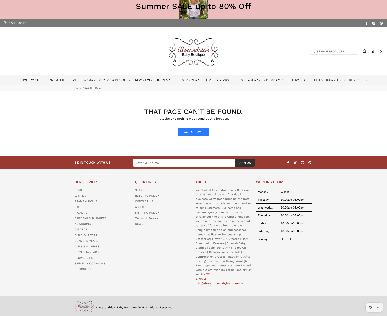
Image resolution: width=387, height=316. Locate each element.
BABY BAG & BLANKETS (90, 218)
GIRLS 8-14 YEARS (87, 246)
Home (78, 88)
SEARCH (140, 190)
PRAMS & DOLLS (86, 201)
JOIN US (245, 162)
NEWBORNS (83, 223)
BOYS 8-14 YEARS (87, 252)
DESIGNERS (83, 269)
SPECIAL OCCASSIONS (90, 263)
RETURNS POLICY (147, 195)
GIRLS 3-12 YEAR (86, 235)
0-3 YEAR (81, 229)
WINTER (80, 195)
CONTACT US (144, 201)
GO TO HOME (193, 131)
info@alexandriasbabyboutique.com (220, 283)
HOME (79, 190)
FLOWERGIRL (84, 257)
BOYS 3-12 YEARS (86, 240)
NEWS (139, 223)
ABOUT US (142, 207)
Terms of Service (146, 218)
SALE (78, 207)
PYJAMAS (81, 212)
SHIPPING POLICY (147, 212)
